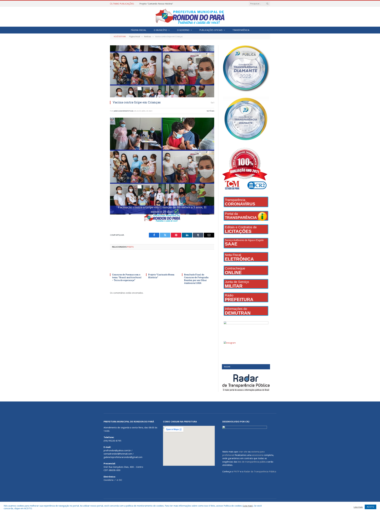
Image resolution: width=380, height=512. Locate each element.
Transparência (240, 30)
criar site (243, 451)
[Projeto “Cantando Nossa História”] (162, 262)
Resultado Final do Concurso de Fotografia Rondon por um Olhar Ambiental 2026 (196, 278)
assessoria (257, 454)
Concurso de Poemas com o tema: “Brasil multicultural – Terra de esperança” (126, 277)
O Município (160, 30)
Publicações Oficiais (211, 30)
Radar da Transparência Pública (260, 471)
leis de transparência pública (252, 461)
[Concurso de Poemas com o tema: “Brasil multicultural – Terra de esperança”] (126, 262)
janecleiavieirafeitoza (123, 111)
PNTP (236, 471)
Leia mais (247, 505)
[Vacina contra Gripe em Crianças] (162, 71)
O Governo (183, 30)
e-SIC (119, 479)
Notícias (210, 111)
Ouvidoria (108, 479)
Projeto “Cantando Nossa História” (156, 3)
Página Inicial (138, 30)
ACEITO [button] (370, 506)
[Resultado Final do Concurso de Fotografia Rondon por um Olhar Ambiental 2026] (198, 262)
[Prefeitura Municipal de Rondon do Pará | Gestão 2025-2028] (190, 17)
